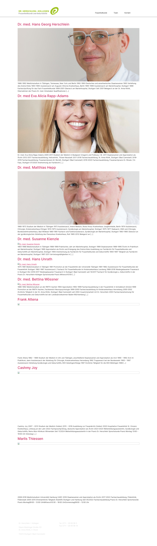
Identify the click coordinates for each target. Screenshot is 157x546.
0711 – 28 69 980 (88, 2)
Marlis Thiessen (30, 439)
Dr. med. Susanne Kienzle (38, 239)
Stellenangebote (26, 2)
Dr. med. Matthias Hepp (37, 167)
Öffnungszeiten (110, 518)
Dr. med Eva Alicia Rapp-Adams (43, 96)
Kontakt (127, 13)
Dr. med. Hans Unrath (35, 259)
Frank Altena (28, 299)
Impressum (73, 2)
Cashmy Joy (27, 368)
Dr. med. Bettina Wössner (38, 279)
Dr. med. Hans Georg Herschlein (43, 24)
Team (116, 13)
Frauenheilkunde (101, 13)
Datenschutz (60, 2)
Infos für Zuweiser (44, 2)
